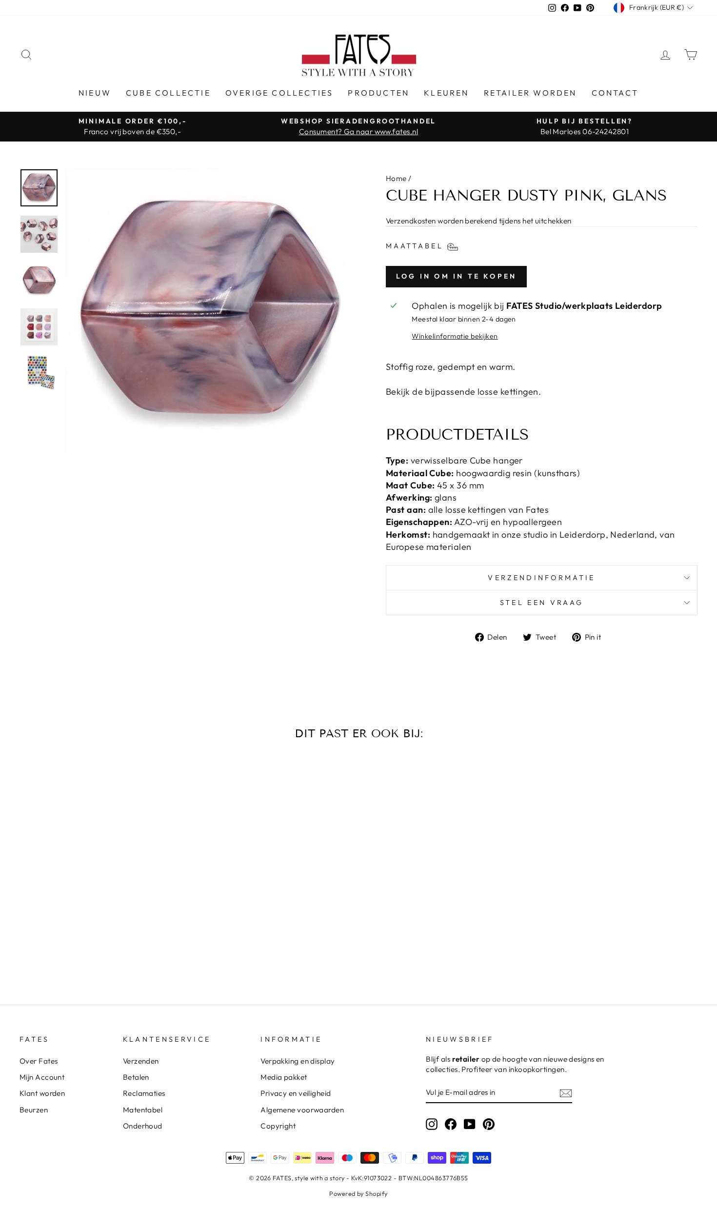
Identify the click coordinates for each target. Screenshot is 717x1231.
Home (396, 178)
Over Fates (39, 1061)
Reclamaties (144, 1093)
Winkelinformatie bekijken (455, 336)
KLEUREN (446, 93)
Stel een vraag (541, 602)
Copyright (278, 1125)
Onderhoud (142, 1125)
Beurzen (34, 1109)
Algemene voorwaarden (302, 1109)
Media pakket (283, 1077)
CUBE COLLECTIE (168, 93)
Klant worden (42, 1093)
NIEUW (95, 93)
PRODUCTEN (378, 93)
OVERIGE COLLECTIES (279, 93)
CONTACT (615, 93)
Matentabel (143, 1109)
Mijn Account (42, 1077)
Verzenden (141, 1061)
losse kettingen (508, 391)
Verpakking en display (297, 1061)
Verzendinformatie (541, 577)
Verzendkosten (411, 220)
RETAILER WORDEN (530, 93)
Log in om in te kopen (456, 276)
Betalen (136, 1077)
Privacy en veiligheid (295, 1093)
